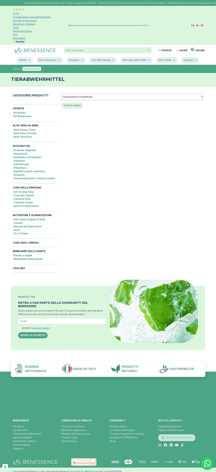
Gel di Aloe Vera (24, 191)
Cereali (18, 223)
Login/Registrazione (169, 426)
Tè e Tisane (21, 233)
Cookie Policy (69, 441)
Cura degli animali (26, 242)
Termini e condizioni (72, 426)
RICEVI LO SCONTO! (32, 335)
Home (16, 68)
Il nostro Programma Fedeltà (127, 433)
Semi (17, 230)
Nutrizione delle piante (28, 259)
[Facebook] (165, 445)
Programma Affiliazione (123, 437)
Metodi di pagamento (74, 430)
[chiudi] (149, 50)
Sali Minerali (21, 164)
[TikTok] (182, 445)
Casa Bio (19, 268)
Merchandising (21, 444)
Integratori (74, 60)
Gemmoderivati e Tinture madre (34, 178)
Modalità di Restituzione (75, 433)
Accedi (183, 50)
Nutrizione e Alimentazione (32, 215)
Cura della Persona (101, 60)
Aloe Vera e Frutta (25, 133)
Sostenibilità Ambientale (27, 433)
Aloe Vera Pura (23, 136)
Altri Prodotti (164, 60)
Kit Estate (20, 112)
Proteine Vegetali (25, 150)
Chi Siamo (18, 426)
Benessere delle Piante (134, 60)
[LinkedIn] (171, 445)
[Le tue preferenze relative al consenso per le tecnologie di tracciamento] (5, 467)
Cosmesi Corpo (23, 202)
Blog (112, 441)
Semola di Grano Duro (27, 226)
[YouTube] (176, 445)
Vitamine (19, 160)
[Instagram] (159, 445)
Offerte (23, 60)
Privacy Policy (69, 437)
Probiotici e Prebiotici (27, 157)
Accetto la (36, 328)
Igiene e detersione (26, 206)
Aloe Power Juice (25, 129)
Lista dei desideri (22, 437)
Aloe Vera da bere (48, 60)
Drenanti (19, 175)
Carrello (200, 50)
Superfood (20, 153)
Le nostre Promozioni (122, 430)
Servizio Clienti (118, 426)
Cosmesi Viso (22, 199)
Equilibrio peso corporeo (29, 171)
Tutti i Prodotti (72, 105)
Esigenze (188, 60)
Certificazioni (20, 430)
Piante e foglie (23, 255)
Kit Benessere (22, 116)
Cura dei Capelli (24, 195)
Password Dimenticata (171, 430)
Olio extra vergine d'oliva (29, 219)
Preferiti (166, 50)
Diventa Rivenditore (24, 441)
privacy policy (42, 328)
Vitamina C (20, 167)
